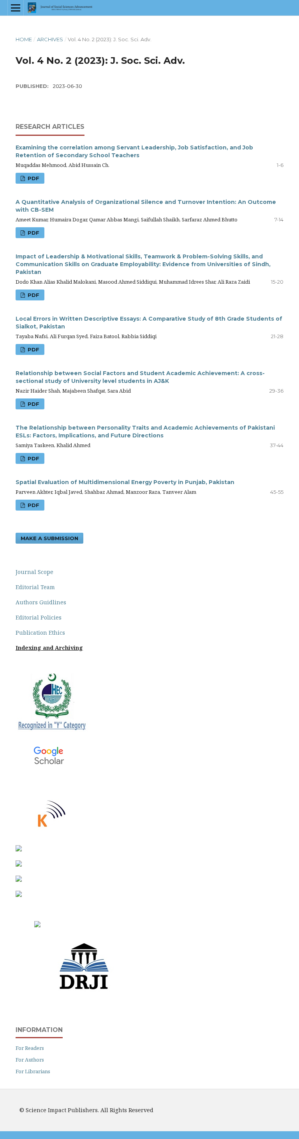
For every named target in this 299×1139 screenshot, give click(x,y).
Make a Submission (49, 538)
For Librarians (33, 1071)
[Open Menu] (15, 8)
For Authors (30, 1059)
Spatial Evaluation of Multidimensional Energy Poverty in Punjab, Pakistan (125, 482)
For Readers (30, 1047)
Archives (50, 39)
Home (24, 39)
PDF (32, 178)
